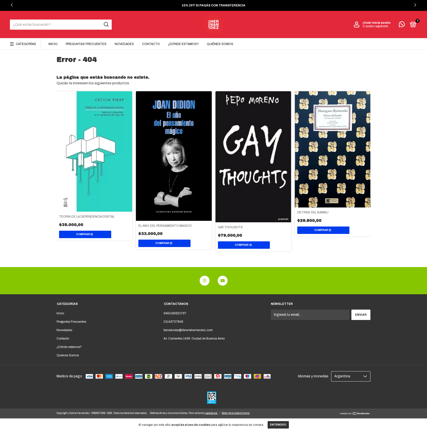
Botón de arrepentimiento (236, 413)
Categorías (26, 44)
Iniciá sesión (381, 22)
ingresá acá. (211, 413)
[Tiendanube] (355, 414)
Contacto (151, 44)
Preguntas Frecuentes (86, 44)
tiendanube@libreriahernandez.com (188, 330)
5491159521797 (175, 313)
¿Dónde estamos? (183, 44)
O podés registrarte (375, 26)
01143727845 (173, 321)
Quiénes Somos (220, 44)
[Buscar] (106, 24)
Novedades (124, 44)
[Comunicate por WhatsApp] (401, 25)
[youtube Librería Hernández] (223, 281)
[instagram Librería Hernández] (205, 281)
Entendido (278, 424)
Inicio (53, 44)
